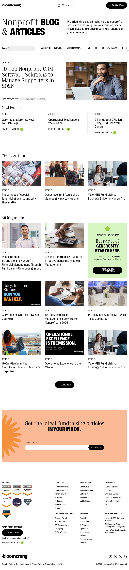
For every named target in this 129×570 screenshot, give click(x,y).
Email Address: (30, 442)
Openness (84, 529)
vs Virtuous (84, 487)
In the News (84, 532)
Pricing (57, 508)
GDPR (59, 564)
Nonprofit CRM (60, 494)
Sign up (97, 447)
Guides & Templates (113, 497)
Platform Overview (62, 487)
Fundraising (57, 48)
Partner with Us (86, 539)
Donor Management (75, 48)
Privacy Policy (37, 564)
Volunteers (92, 48)
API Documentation (62, 525)
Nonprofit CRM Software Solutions (114, 519)
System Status (61, 522)
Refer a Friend (60, 532)
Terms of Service (22, 564)
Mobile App (59, 501)
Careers (83, 536)
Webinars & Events (112, 494)
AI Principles (84, 525)
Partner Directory (112, 501)
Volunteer (59, 497)
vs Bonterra (84, 497)
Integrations (60, 504)
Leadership (84, 522)
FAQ (106, 504)
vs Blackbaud (85, 501)
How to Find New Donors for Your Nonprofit (116, 531)
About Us (83, 518)
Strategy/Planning (109, 48)
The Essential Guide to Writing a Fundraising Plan (115, 525)
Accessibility (50, 564)
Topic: (4, 48)
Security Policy (7, 564)
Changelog (59, 529)
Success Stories (111, 487)
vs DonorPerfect (86, 490)
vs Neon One (85, 494)
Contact (83, 543)
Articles (108, 490)
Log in (68, 5)
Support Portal (61, 518)
